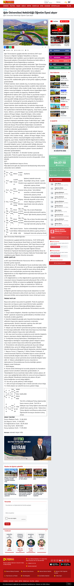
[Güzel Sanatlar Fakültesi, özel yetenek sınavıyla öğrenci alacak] (25, 488)
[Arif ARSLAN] (9, 543)
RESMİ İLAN (35, 6)
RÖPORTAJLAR (55, 6)
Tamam (68, 583)
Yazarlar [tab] (7, 531)
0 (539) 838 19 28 (55, 246)
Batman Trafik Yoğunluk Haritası (60, 572)
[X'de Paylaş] (7, 47)
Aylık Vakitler (54, 175)
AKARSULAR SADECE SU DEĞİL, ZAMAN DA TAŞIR (31, 536)
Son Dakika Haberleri (44, 575)
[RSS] (68, 560)
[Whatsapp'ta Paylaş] (10, 47)
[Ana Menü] (70, 5)
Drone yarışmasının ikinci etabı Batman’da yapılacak (10, 494)
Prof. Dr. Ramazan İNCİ (20, 550)
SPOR (41, 6)
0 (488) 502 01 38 (55, 255)
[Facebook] (52, 560)
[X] (54, 560)
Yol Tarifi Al (65, 246)
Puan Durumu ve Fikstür (11, 575)
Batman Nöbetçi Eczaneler (12, 571)
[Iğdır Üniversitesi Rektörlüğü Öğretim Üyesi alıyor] (25, 32)
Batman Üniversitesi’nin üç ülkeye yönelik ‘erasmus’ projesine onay (10, 479)
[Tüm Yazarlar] (46, 531)
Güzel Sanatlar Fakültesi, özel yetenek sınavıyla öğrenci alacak (25, 494)
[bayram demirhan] (27, 448)
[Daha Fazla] (13, 47)
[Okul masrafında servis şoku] (40, 472)
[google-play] (65, 564)
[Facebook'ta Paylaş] (5, 47)
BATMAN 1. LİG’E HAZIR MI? (41, 536)
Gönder (7, 524)
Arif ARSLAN (9, 549)
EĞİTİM (29, 6)
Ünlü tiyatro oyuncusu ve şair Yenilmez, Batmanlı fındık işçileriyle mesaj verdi (65, 79)
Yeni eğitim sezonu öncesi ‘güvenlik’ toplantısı (38, 494)
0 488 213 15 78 (32, 563)
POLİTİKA (12, 6)
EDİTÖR (42, 548)
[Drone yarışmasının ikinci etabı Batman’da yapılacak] (11, 488)
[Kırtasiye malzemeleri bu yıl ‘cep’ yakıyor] (25, 472)
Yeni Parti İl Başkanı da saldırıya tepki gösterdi (65, 100)
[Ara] (68, 5)
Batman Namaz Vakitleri (45, 571)
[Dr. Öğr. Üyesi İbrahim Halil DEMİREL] (31, 543)
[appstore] (54, 564)
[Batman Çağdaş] (8, 2)
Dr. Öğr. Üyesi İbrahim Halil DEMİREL (31, 550)
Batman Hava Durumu (28, 571)
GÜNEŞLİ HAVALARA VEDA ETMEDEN (20, 536)
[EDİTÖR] (42, 543)
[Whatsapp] (65, 560)
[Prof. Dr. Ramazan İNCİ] (20, 543)
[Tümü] (69, 72)
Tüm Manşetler (26, 575)
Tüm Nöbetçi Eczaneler (61, 263)
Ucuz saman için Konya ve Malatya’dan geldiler (64, 93)
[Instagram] (57, 560)
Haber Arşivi (59, 575)
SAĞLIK (24, 6)
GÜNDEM (6, 6)
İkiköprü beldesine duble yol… (65, 86)
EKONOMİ (47, 6)
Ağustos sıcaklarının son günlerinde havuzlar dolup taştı (65, 108)
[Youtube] (60, 560)
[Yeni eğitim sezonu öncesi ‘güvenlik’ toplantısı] (40, 488)
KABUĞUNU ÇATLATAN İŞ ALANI (9, 536)
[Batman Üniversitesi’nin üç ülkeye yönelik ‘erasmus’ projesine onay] (11, 472)
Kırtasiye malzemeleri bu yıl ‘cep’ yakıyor (25, 478)
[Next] (62, 560)
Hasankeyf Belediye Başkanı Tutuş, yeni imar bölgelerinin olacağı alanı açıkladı (64, 115)
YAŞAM (18, 6)
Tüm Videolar (65, 21)
